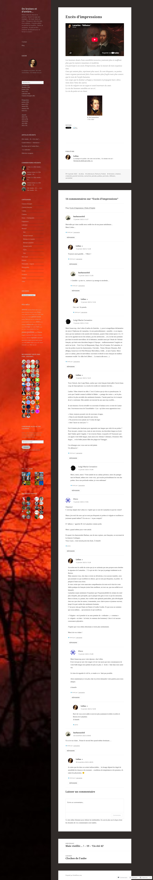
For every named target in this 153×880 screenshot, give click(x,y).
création (118, 174)
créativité (69, 176)
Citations (24, 214)
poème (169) (25, 102)
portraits (106, 176)
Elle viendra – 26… (32, 190)
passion (32, 329)
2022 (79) (24, 125)
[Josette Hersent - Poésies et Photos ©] (37, 503)
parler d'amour (27, 329)
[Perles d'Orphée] (28, 508)
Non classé (25, 257)
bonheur (35, 312)
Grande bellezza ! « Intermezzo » (31, 142)
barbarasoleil (79, 216)
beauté (31, 312)
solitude (28, 337)
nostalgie (27, 327)
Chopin (29, 314)
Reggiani (23, 335)
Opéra (25, 249)
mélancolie (30, 324)
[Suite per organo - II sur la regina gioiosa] (28, 478)
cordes (39, 314)
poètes (99, 176)
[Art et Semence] (24, 503)
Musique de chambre (29, 239)
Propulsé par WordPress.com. (74, 875)
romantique (28, 335)
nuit (31, 327)
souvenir (40, 338)
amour (24, 309)
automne (30, 309)
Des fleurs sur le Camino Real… (31, 146)
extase (26, 316)
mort (38, 322)
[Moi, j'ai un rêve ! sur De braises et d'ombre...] (37, 478)
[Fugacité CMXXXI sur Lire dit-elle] (28, 474)
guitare (33, 317)
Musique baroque (28, 235)
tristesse (40, 340)
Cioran (33, 314)
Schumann (24, 337)
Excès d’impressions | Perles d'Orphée (82, 208)
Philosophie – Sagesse (28, 264)
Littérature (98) (26, 93)
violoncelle (36, 342)
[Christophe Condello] (41, 499)
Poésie (23, 271)
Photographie (25, 267)
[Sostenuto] (24, 499)
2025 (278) (25, 119)
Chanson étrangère (27, 204)
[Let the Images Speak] (28, 512)
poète (36, 332)
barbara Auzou (31, 172)
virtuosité (24, 345)
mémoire (39, 324)
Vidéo (23, 281)
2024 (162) (25, 121)
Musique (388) (26, 87)
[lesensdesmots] (28, 503)
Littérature (24, 225)
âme (34, 345)
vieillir (28, 342)
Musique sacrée (27, 246)
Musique (24, 228)
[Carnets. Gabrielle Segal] (41, 512)
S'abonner (26, 447)
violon (31, 342)
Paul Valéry (36, 329)
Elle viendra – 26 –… (33, 188)
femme (29, 316)
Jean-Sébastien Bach (37, 319)
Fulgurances (25, 221)
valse (23, 342)
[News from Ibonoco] (37, 517)
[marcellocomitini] (24, 517)
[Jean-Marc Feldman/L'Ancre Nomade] (41, 508)
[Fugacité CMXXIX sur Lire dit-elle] (41, 483)
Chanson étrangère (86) (28, 95)
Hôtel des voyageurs (27, 153)
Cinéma (24, 211)
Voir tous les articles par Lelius (82, 160)
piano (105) (25, 104)
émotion (111, 174)
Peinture (24, 260)
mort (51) (24, 110)
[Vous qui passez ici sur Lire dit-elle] (41, 474)
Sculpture (24, 274)
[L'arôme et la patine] (28, 517)
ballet (37, 309)
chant (26, 314)
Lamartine (87, 176)
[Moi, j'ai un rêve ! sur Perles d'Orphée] (24, 483)
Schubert (40, 335)
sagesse (36, 335)
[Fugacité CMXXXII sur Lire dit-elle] (24, 474)
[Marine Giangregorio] (37, 508)
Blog (23, 45)
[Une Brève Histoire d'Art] (24, 508)
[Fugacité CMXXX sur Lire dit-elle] (24, 478)
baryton (23, 312)
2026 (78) (24, 117)
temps (29, 340)
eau (24, 316)
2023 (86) (24, 123)
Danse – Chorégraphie (28, 218)
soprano (34, 337)
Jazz (24, 232)
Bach (33, 309)
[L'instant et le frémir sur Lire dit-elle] (37, 483)
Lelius (28, 167)
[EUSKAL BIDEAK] (37, 512)
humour (23, 319)
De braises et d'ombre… (29, 10)
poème (30, 332)
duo (22, 316)
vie (25, 342)
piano (24, 332)
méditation (24, 324)
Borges (39, 312)
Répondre (71, 237)
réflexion (112, 176)
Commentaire (117, 815)
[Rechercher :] (33, 82)
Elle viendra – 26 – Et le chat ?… (31, 139)
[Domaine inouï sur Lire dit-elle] (41, 478)
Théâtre (24, 278)
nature (23, 326)
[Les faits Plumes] (41, 517)
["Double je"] (24, 512)
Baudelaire (27, 312)
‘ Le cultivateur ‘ (26, 149)
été (35, 345)
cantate (23, 314)
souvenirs (24, 340)
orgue (41, 326)
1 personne (76, 232)
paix (22, 329)
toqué (36, 340)
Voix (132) (25, 91)
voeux (28, 344)
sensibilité (69, 178)
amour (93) (25, 106)
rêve (33, 335)
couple (42, 314)
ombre (34, 327)
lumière (27, 322)
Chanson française (27, 207)
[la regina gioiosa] (41, 503)
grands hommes (77, 176)
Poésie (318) (25, 89)
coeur (36, 314)
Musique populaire (28, 242)
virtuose (41, 342)
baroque (39, 309)
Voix (24, 253)
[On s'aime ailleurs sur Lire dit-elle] (37, 474)
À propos (24, 42)
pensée (94, 176)
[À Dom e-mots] (37, 499)
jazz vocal (30, 319)
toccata (33, 340)
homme (39, 316)
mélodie (35, 324)
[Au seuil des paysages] (28, 499)
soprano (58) (25, 108)
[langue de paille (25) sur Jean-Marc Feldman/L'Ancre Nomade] (28, 483)
